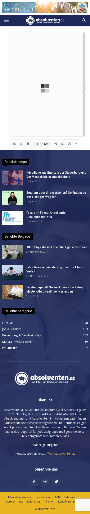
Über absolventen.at (20, 497)
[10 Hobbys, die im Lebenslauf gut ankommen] (12, 252)
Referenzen (34, 501)
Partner (10, 501)
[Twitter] (56, 482)
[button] (84, 20)
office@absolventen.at (60, 453)
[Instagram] (45, 482)
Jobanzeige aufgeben (45, 445)
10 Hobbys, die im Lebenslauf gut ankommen (56, 247)
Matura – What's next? (17, 342)
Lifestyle (7, 323)
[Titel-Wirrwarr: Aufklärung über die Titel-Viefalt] (12, 272)
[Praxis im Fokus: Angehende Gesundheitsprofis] (12, 218)
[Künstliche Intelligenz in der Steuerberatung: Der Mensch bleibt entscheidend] (12, 177)
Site (21, 501)
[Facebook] (34, 482)
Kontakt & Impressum (71, 501)
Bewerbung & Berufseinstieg (21, 335)
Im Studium (10, 348)
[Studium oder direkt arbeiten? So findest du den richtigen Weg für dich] (12, 198)
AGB (57, 497)
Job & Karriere (11, 329)
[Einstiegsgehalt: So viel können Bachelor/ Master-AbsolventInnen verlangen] (12, 292)
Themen (49, 501)
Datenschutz (71, 497)
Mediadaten (43, 497)
